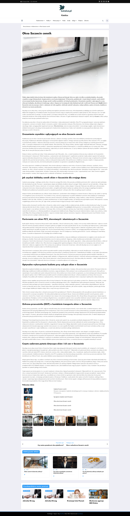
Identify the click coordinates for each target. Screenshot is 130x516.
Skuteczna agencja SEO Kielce (96, 502)
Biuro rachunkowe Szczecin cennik (77, 445)
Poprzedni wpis (60, 442)
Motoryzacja (56, 20)
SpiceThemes (80, 513)
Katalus (64, 15)
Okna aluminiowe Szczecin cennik (62, 401)
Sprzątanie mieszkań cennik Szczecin (63, 397)
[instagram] (106, 1)
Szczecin (97, 116)
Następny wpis (70, 442)
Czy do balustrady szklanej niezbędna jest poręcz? (93, 472)
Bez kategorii (26, 491)
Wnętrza (80, 20)
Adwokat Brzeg (29, 501)
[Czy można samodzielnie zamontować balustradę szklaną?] (65, 462)
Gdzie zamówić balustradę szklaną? (33, 471)
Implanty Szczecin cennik (60, 389)
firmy (27, 213)
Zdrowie (86, 20)
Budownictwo (39, 20)
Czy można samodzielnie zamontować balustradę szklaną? (62, 472)
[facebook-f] (99, 1)
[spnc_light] (107, 20)
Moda (63, 20)
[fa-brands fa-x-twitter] (102, 1)
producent (69, 207)
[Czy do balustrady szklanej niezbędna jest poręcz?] (94, 462)
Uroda (68, 20)
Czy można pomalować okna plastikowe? (51, 445)
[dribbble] (104, 1)
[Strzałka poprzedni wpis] (22, 444)
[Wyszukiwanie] (103, 20)
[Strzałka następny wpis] (107, 444)
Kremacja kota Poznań (75, 501)
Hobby (48, 20)
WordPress (62, 513)
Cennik (101, 103)
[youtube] (108, 1)
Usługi (73, 20)
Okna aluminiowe (58, 126)
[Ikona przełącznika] (22, 21)
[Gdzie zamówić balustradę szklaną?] (36, 462)
